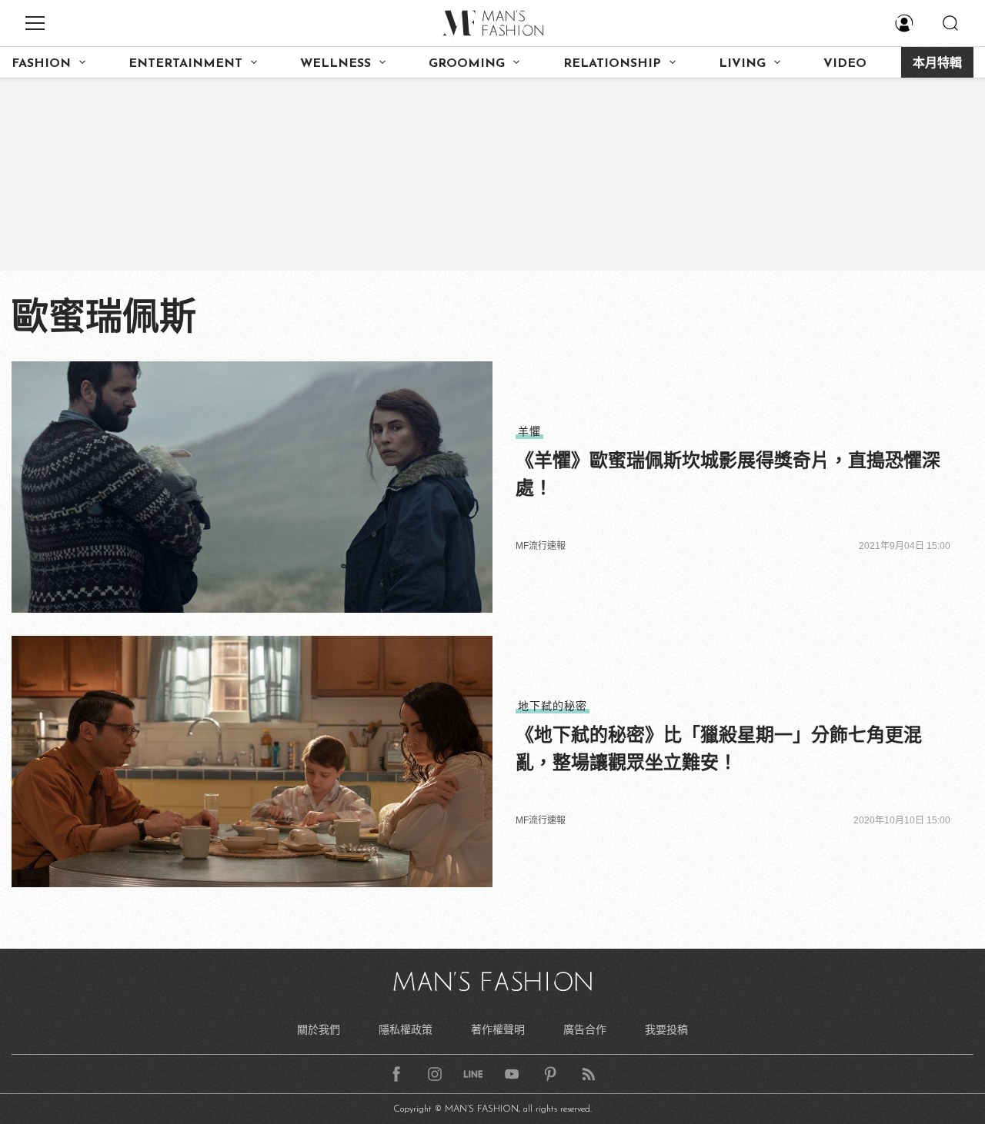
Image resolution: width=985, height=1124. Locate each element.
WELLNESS (335, 64)
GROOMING (467, 64)
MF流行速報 (541, 545)
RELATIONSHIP (612, 64)
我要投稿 (666, 1029)
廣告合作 (584, 1029)
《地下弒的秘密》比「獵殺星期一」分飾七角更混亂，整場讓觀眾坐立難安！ (719, 748)
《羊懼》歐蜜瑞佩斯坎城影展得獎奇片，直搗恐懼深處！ (728, 474)
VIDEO (844, 64)
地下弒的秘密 (552, 706)
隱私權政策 (405, 1029)
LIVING (742, 64)
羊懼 (529, 431)
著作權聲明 (498, 1029)
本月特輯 (937, 64)
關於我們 (318, 1029)
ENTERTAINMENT (185, 64)
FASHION (41, 64)
